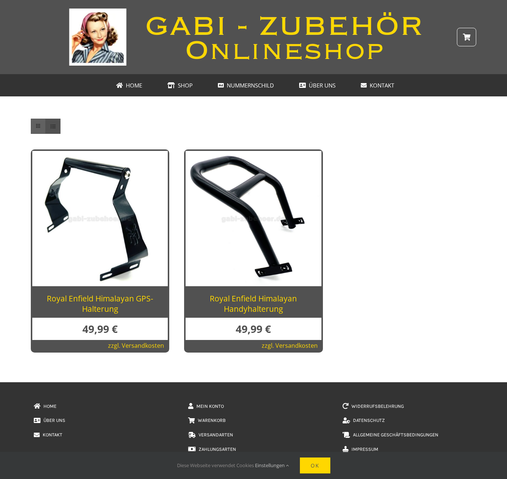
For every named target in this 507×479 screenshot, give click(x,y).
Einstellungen (270, 465)
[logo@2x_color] (253, 10)
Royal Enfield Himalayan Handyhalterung (253, 303)
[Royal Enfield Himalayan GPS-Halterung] (100, 156)
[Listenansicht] (53, 126)
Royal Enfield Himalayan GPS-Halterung (100, 303)
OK (315, 465)
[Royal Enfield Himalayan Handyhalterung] (253, 156)
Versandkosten (143, 345)
